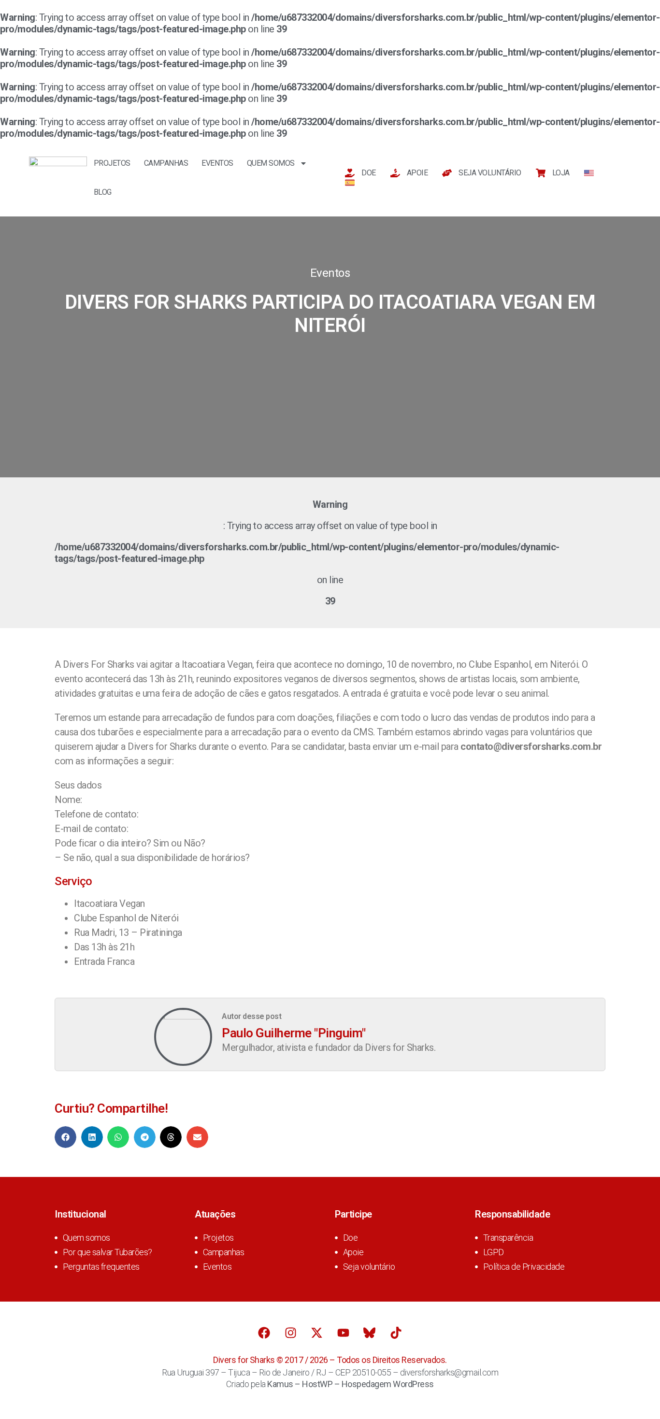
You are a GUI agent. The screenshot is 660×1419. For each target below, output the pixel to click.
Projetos (112, 163)
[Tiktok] (396, 1333)
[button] (65, 1137)
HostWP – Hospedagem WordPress (368, 1384)
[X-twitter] (317, 1333)
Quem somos (271, 163)
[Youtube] (343, 1333)
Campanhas (166, 163)
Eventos (217, 163)
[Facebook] (264, 1333)
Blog (103, 192)
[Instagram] (290, 1333)
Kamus (280, 1384)
